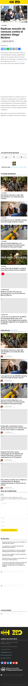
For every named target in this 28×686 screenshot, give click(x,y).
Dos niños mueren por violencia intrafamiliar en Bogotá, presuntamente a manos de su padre (13, 482)
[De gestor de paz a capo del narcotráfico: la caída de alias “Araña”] (14, 184)
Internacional (5, 289)
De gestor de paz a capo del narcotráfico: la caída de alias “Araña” (12, 196)
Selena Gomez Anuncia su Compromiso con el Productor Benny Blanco (13, 293)
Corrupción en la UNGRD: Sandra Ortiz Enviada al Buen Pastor (14, 221)
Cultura (3, 266)
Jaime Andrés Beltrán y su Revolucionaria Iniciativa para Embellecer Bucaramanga (12, 245)
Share (2, 7)
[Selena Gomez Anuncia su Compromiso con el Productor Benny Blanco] (14, 280)
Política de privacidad (6, 655)
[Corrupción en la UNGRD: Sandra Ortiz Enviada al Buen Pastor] (14, 209)
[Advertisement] (14, 80)
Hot (2, 273)
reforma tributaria (20, 61)
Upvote (6, 157)
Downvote (21, 157)
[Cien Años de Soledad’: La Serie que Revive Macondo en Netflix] (14, 257)
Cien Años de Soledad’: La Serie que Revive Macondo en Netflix (13, 269)
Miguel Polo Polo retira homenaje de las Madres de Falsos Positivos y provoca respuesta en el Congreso (12, 454)
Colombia (4, 193)
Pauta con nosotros (6, 658)
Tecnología (4, 314)
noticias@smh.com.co (6, 652)
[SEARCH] (26, 2)
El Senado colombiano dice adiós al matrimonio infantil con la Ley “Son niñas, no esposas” (14, 428)
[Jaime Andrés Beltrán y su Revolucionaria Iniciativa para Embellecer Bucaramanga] (14, 232)
